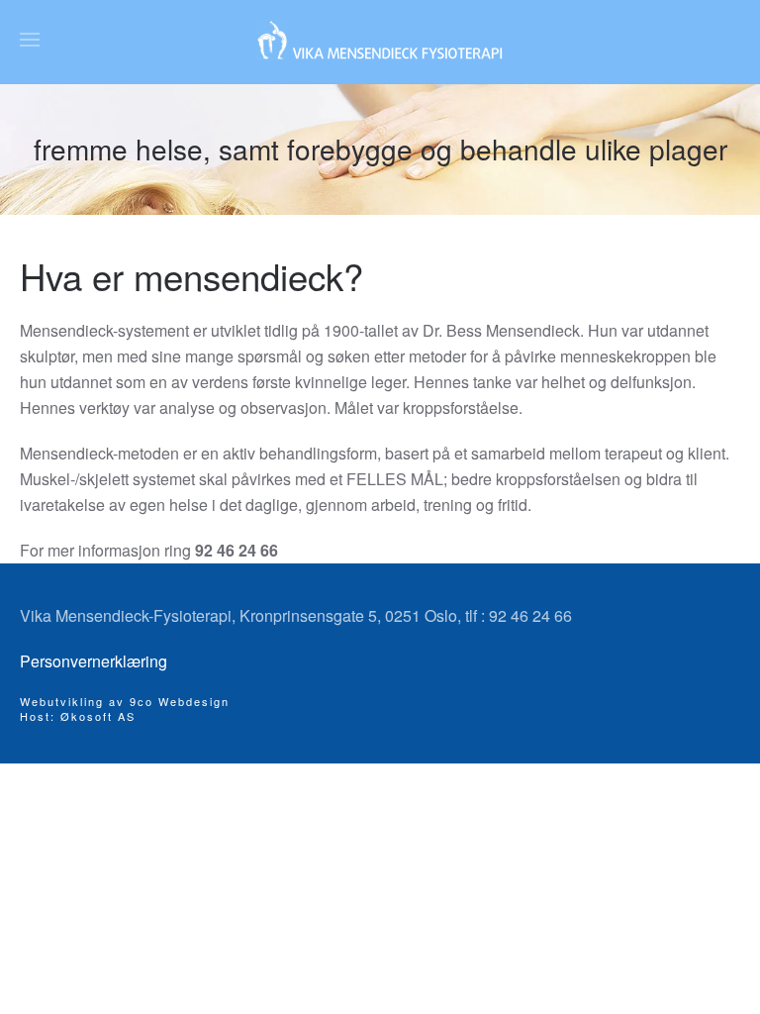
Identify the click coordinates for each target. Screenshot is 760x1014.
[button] (30, 39)
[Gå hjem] (380, 39)
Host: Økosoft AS (78, 716)
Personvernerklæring (93, 661)
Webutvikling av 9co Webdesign (125, 701)
